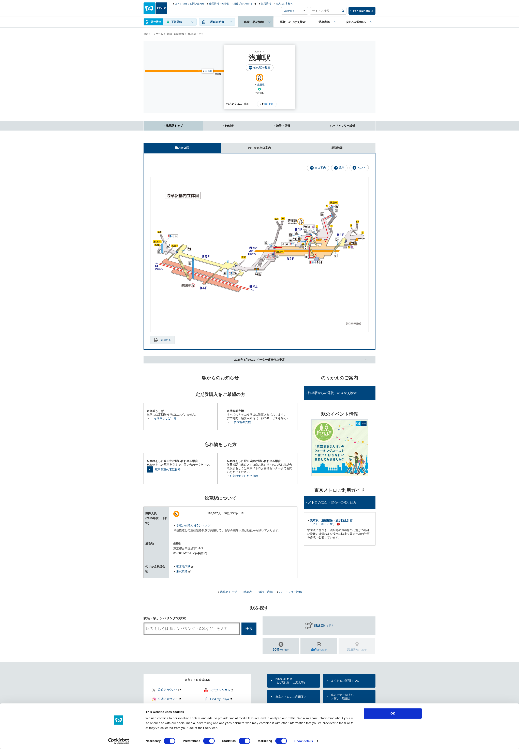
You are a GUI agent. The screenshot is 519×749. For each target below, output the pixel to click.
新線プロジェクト (243, 3)
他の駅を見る (261, 67)
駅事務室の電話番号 (167, 469)
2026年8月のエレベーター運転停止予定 (259, 359)
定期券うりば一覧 (165, 418)
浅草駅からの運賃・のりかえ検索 (332, 393)
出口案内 (320, 167)
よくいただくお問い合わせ (189, 3)
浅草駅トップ (174, 125)
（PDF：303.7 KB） (331, 522)
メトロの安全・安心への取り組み (332, 502)
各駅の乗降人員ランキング (193, 525)
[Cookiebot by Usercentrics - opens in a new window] (118, 741)
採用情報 (266, 3)
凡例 (341, 167)
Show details (303, 741)
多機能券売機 (242, 422)
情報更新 (268, 104)
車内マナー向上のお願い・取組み (342, 696)
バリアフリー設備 (343, 125)
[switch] (209, 741)
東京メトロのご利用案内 (291, 696)
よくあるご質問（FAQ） (346, 680)
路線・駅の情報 (175, 33)
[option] (339, 447)
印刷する (166, 340)
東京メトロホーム (153, 33)
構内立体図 (182, 147)
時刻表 (229, 125)
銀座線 (261, 84)
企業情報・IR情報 (219, 3)
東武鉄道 (182, 571)
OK (392, 713)
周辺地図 (337, 147)
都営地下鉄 (183, 566)
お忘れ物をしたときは (244, 475)
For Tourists (361, 10)
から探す (323, 625)
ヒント (361, 167)
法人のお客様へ (284, 3)
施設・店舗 (283, 125)
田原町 (208, 71)
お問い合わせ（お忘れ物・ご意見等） (291, 680)
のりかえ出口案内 (259, 147)
